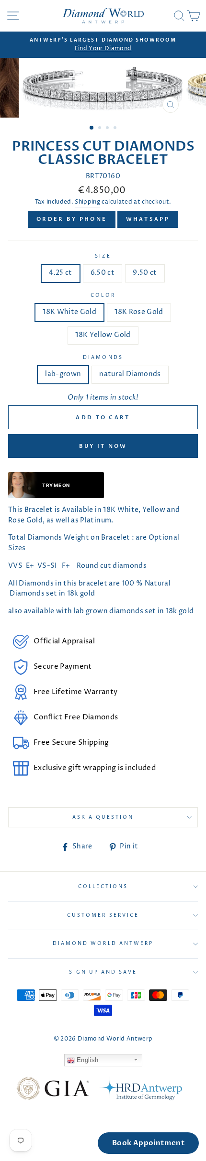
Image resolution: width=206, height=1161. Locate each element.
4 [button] (116, 128)
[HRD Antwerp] (140, 1090)
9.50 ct (145, 273)
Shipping (87, 202)
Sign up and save (103, 972)
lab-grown (63, 374)
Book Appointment (148, 1143)
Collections (103, 886)
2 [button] (100, 128)
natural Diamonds (129, 374)
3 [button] (108, 128)
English (87, 1059)
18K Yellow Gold (102, 335)
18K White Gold (69, 312)
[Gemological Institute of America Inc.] (52, 1090)
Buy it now (103, 446)
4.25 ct (60, 273)
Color (103, 295)
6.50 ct (102, 273)
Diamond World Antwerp (103, 943)
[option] (103, 45)
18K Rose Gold (138, 312)
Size (103, 256)
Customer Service (103, 915)
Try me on (55, 485)
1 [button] (92, 128)
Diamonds (103, 357)
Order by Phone (71, 219)
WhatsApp (148, 219)
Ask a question (103, 817)
